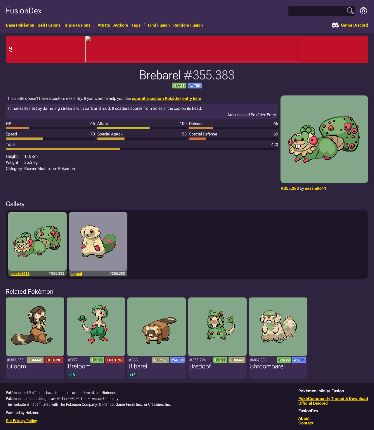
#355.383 (289, 188)
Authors (120, 25)
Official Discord (313, 403)
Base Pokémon (20, 25)
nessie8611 (315, 188)
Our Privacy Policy (21, 420)
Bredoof (200, 366)
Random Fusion (188, 25)
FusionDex (23, 10)
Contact (306, 423)
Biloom (16, 366)
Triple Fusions (77, 25)
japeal (76, 273)
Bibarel (138, 366)
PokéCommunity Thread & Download (333, 398)
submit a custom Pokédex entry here (166, 98)
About (304, 418)
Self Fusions (49, 25)
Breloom (79, 366)
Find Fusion (159, 25)
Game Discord (354, 25)
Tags (136, 25)
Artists (104, 25)
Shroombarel (267, 366)
